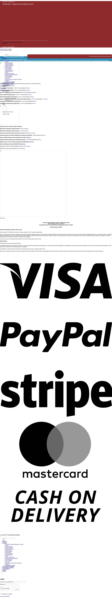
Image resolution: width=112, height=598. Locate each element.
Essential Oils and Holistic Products (13, 563)
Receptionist (8, 552)
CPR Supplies (8, 560)
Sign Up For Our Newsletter (9, 1)
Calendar (5, 58)
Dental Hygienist (9, 546)
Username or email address (6, 581)
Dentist (6, 61)
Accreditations (6, 568)
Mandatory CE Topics (10, 565)
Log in (10, 594)
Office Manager (8, 551)
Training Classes (9, 553)
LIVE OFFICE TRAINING (8, 82)
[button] (4, 88)
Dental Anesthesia (9, 549)
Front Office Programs (8, 567)
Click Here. (2, 218)
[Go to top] (0, 536)
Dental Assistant (9, 547)
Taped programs (9, 554)
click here (27, 88)
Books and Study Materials (11, 558)
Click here (28, 137)
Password (2, 584)
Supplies (7, 564)
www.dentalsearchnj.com (106, 56)
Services (7, 561)
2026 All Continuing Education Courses (14, 544)
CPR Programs (8, 559)
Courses (5, 543)
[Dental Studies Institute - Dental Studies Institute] (6, 50)
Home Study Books (9, 557)
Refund (4, 86)
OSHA (6, 556)
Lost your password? (5, 596)
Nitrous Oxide (8, 550)
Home (4, 540)
